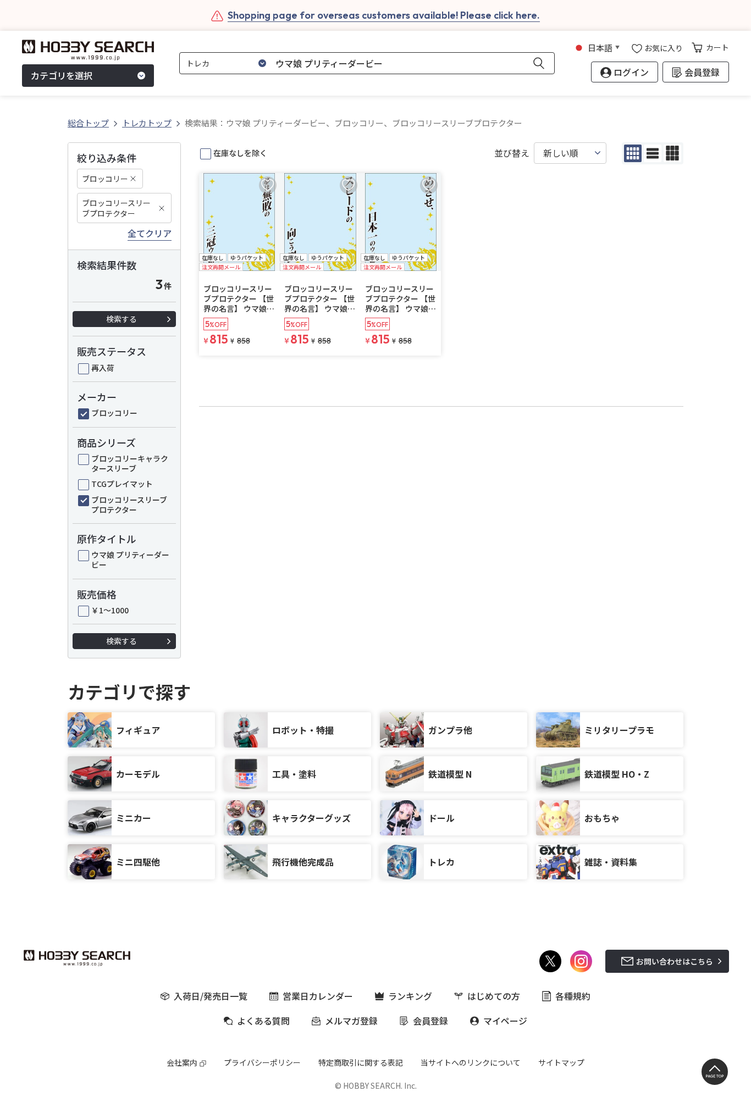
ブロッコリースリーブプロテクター (116, 207)
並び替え (511, 153)
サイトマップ (561, 1062)
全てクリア (150, 234)
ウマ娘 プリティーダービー (130, 559)
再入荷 (102, 368)
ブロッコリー (105, 178)
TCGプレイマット (122, 484)
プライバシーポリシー (262, 1062)
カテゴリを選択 (61, 75)
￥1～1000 (110, 610)
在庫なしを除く (240, 153)
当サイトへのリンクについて (471, 1062)
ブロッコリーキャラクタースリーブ (129, 463)
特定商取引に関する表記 (360, 1062)
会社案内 (182, 1062)
